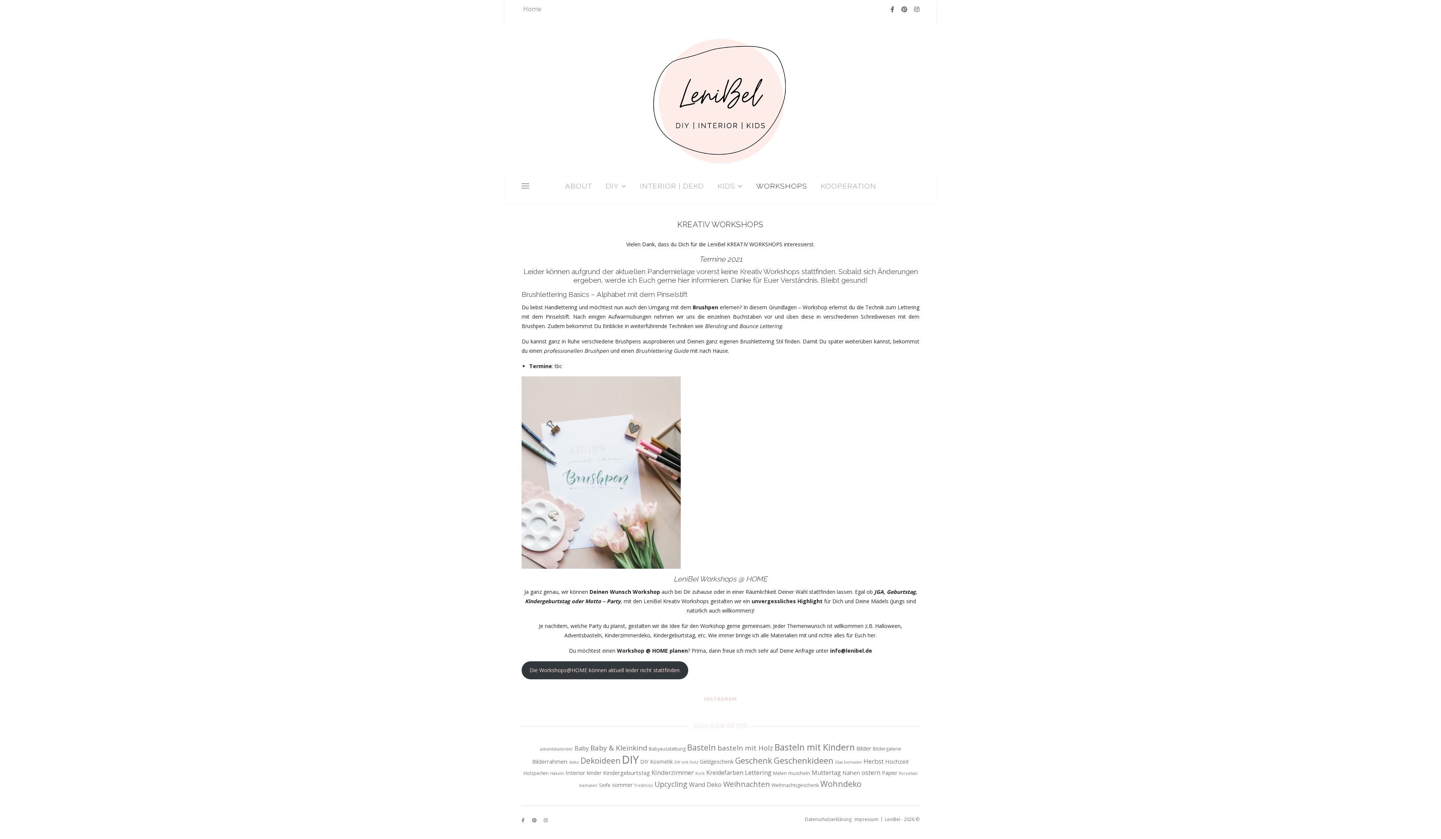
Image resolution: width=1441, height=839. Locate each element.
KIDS (726, 186)
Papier (889, 772)
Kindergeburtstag (626, 772)
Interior (575, 772)
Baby (582, 748)
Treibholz (643, 785)
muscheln (799, 773)
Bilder (863, 748)
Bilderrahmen (549, 761)
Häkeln (557, 773)
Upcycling (670, 784)
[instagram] (916, 9)
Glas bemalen (848, 762)
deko (574, 762)
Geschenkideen (803, 760)
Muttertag (826, 773)
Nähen (851, 772)
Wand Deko (705, 785)
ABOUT (578, 186)
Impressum (866, 819)
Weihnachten (746, 784)
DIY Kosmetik (656, 761)
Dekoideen (600, 760)
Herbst (873, 761)
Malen (780, 773)
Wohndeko (841, 783)
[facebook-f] (893, 9)
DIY (612, 186)
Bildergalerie (887, 749)
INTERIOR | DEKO (672, 186)
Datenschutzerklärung (828, 819)
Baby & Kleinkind (618, 748)
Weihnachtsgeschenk (795, 785)
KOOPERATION (848, 186)
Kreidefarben (724, 773)
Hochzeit (897, 761)
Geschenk (753, 760)
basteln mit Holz (745, 748)
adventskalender (556, 749)
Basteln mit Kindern (815, 747)
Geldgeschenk (717, 761)
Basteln (701, 747)
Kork (700, 773)
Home (532, 9)
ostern (871, 773)
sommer (622, 784)
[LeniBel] (720, 100)
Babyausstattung (667, 749)
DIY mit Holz (686, 762)
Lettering (758, 772)
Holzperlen (536, 773)
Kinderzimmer (672, 772)
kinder (594, 772)
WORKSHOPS (781, 186)
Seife (605, 785)
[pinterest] (905, 9)
